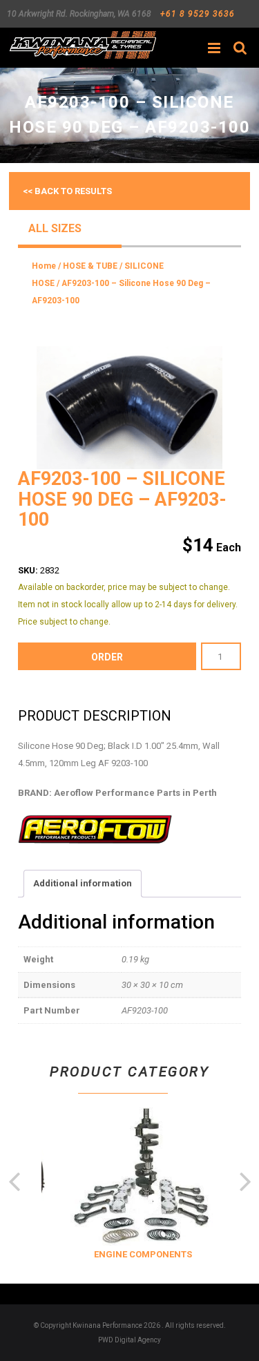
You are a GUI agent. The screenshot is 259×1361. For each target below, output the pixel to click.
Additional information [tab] (82, 883)
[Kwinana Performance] (82, 45)
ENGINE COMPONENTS (139, 1254)
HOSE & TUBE (90, 266)
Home (44, 266)
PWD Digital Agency (129, 1340)
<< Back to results (67, 191)
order (107, 657)
